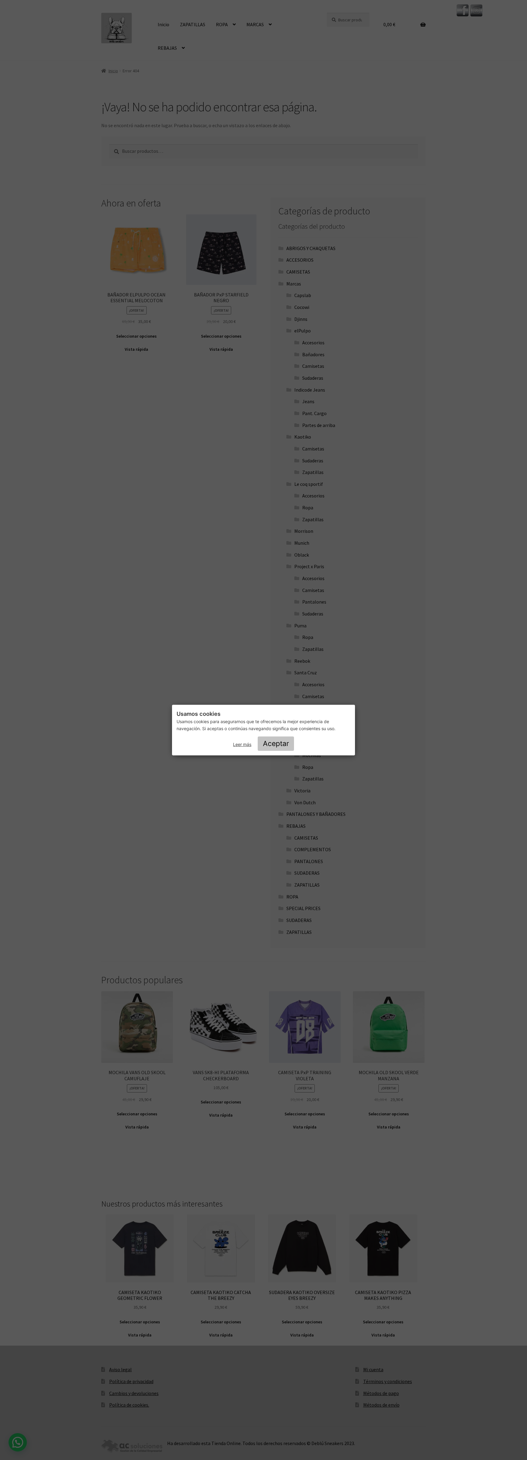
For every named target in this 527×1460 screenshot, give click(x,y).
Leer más (242, 744)
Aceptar (276, 743)
